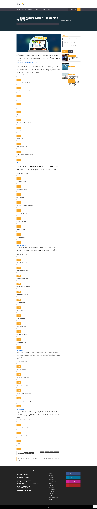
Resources (66, 42)
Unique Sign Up (20, 310)
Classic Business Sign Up (23, 286)
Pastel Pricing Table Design (24, 393)
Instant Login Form (21, 342)
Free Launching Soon (22, 146)
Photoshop (51, 485)
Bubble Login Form (21, 326)
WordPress (51, 499)
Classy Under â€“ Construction (24, 122)
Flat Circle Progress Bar (23, 427)
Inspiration (51, 483)
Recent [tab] (70, 51)
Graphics (51, 479)
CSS (50, 475)
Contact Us (36, 9)
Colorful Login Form (22, 334)
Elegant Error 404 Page (22, 173)
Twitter (72, 477)
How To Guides (52, 481)
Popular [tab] (65, 51)
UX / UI (50, 495)
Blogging (51, 473)
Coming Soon (20, 138)
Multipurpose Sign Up (22, 294)
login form (53, 247)
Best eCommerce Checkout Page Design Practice (23, 478)
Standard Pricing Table (22, 385)
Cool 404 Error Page (22, 189)
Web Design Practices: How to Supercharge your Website (74, 77)
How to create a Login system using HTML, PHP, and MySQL (23, 487)
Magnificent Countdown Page (24, 90)
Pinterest (72, 485)
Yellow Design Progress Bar (24, 419)
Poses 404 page (21, 237)
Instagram (72, 481)
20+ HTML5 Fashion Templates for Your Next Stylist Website (27, 459)
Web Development (53, 497)
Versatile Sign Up (21, 302)
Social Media (52, 489)
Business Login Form (22, 262)
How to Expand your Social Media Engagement (73, 58)
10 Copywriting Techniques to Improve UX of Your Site (74, 84)
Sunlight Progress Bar (22, 435)
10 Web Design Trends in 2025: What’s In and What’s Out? (23, 474)
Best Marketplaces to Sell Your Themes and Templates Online (24, 491)
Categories (24, 9)
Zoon (18, 98)
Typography (51, 491)
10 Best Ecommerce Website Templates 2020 (23, 482)
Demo (19, 143)
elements (71, 38)
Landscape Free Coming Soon (24, 82)
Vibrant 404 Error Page (22, 213)
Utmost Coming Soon (22, 114)
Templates (20, 453)
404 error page (20, 197)
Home (18, 9)
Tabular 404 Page (21, 229)
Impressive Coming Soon (23, 106)
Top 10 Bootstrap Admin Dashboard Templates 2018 (51, 459)
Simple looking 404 (21, 181)
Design (65, 38)
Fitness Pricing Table (22, 361)
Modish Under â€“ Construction (25, 154)
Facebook (72, 473)
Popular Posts (73, 9)
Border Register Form (22, 270)
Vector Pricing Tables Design (24, 401)
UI (24, 453)
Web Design (30, 453)
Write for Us (42, 9)
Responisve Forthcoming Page (24, 130)
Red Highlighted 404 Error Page (25, 205)
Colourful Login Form (22, 254)
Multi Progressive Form (22, 443)
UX (26, 453)
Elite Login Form (21, 318)
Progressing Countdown (23, 74)
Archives (35, 481)
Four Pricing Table (21, 369)
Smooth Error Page (21, 221)
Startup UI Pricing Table (23, 377)
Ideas (77, 38)
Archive (48, 9)
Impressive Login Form (22, 278)
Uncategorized (52, 493)
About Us (30, 9)
